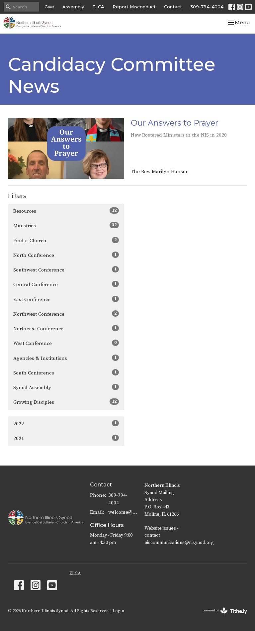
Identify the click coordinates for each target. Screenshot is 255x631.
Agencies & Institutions (65, 358)
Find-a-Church (65, 240)
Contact (173, 6)
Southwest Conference (65, 269)
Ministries (65, 225)
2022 (65, 423)
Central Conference (65, 284)
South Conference (65, 372)
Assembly (73, 6)
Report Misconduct (134, 6)
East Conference (65, 299)
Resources (65, 211)
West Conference (65, 343)
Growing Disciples (65, 402)
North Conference (65, 255)
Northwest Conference (65, 314)
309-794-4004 (206, 6)
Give (49, 6)
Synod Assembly (65, 387)
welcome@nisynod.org (123, 512)
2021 (65, 438)
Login (118, 610)
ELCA (98, 6)
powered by (221, 616)
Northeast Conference (65, 328)
